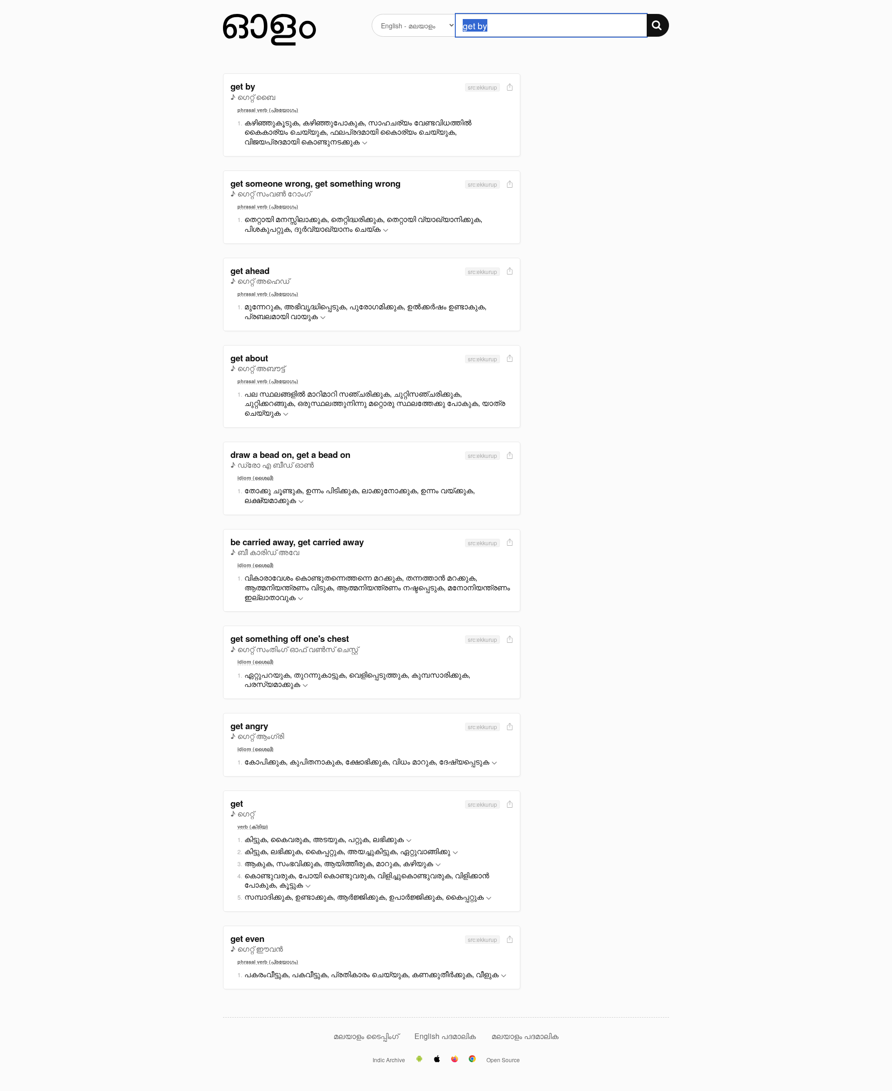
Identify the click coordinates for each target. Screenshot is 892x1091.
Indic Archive (389, 1060)
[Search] (658, 25)
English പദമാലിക (446, 1036)
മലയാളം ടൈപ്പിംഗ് (366, 1036)
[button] (364, 143)
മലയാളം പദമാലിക (525, 1036)
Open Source (503, 1060)
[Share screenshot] (509, 87)
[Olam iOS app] (436, 1059)
